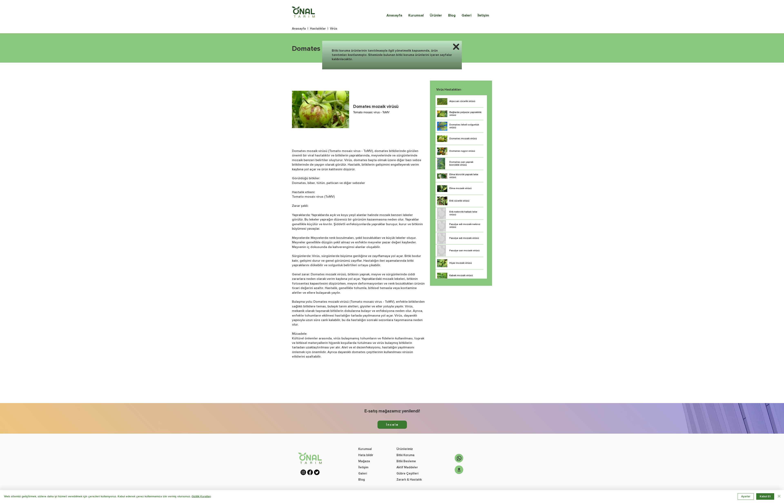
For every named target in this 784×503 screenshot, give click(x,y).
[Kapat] (779, 496)
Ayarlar (745, 496)
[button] (456, 47)
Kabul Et (765, 496)
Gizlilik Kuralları (201, 496)
